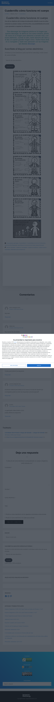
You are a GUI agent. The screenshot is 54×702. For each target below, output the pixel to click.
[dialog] (27, 351)
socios (15, 342)
